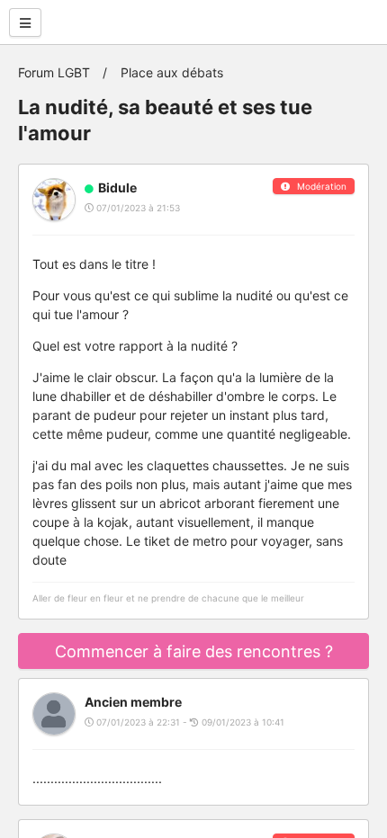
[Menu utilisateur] (25, 22)
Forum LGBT (54, 72)
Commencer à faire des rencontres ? (194, 651)
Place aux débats (172, 72)
